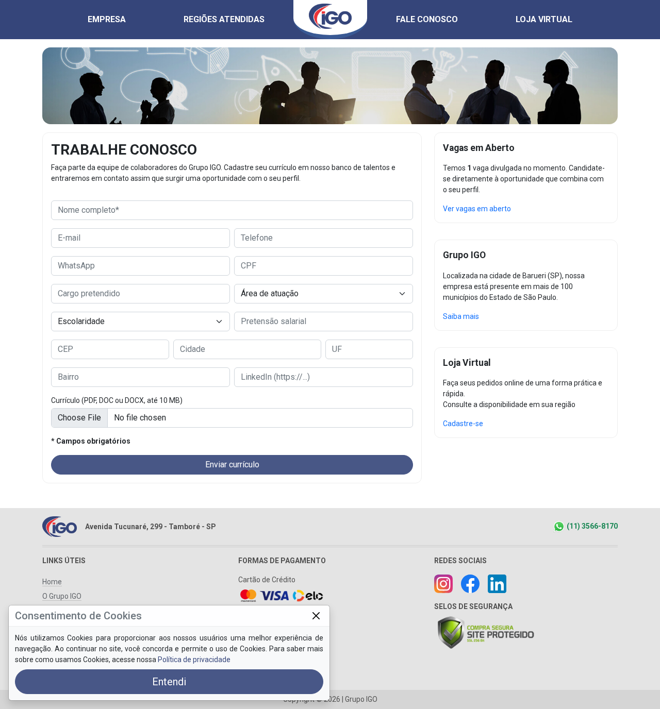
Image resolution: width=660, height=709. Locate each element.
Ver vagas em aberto (477, 209)
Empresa (107, 19)
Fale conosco (427, 19)
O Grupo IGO (61, 596)
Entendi (169, 682)
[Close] (315, 616)
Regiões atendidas (224, 19)
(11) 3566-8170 (592, 526)
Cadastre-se (463, 423)
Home (52, 582)
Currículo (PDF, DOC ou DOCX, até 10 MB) (117, 400)
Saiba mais (461, 316)
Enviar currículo (232, 464)
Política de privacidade (194, 659)
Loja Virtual (544, 19)
